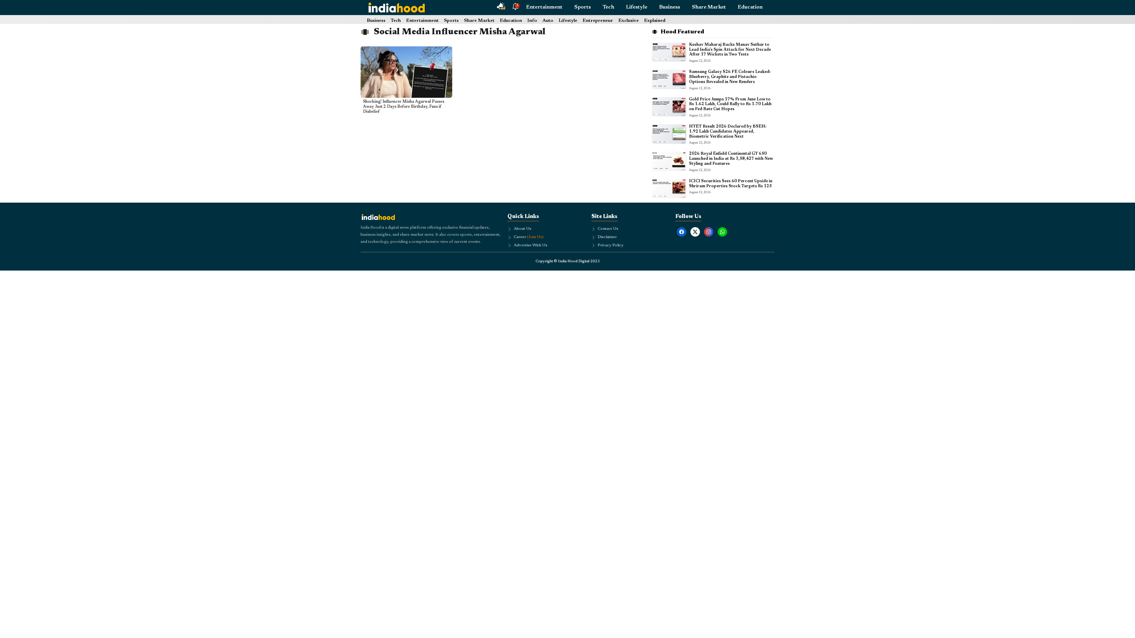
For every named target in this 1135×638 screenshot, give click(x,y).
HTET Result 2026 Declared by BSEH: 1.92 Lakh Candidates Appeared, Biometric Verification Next (727, 132)
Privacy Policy (611, 245)
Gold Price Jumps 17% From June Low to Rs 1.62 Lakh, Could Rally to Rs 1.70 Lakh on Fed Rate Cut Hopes (730, 104)
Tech (608, 7)
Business (669, 7)
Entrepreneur (598, 20)
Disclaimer (607, 237)
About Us (522, 229)
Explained (654, 20)
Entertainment (544, 7)
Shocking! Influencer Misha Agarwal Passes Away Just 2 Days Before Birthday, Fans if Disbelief (403, 107)
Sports (582, 7)
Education (750, 7)
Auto (547, 20)
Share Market (709, 7)
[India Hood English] (397, 7)
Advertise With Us (530, 245)
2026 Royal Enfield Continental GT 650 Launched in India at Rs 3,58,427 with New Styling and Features (731, 159)
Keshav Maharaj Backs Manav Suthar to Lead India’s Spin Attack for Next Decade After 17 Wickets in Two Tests (730, 50)
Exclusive (628, 20)
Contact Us (608, 229)
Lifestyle (636, 7)
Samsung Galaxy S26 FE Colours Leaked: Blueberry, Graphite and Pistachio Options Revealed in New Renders (730, 77)
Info (532, 20)
